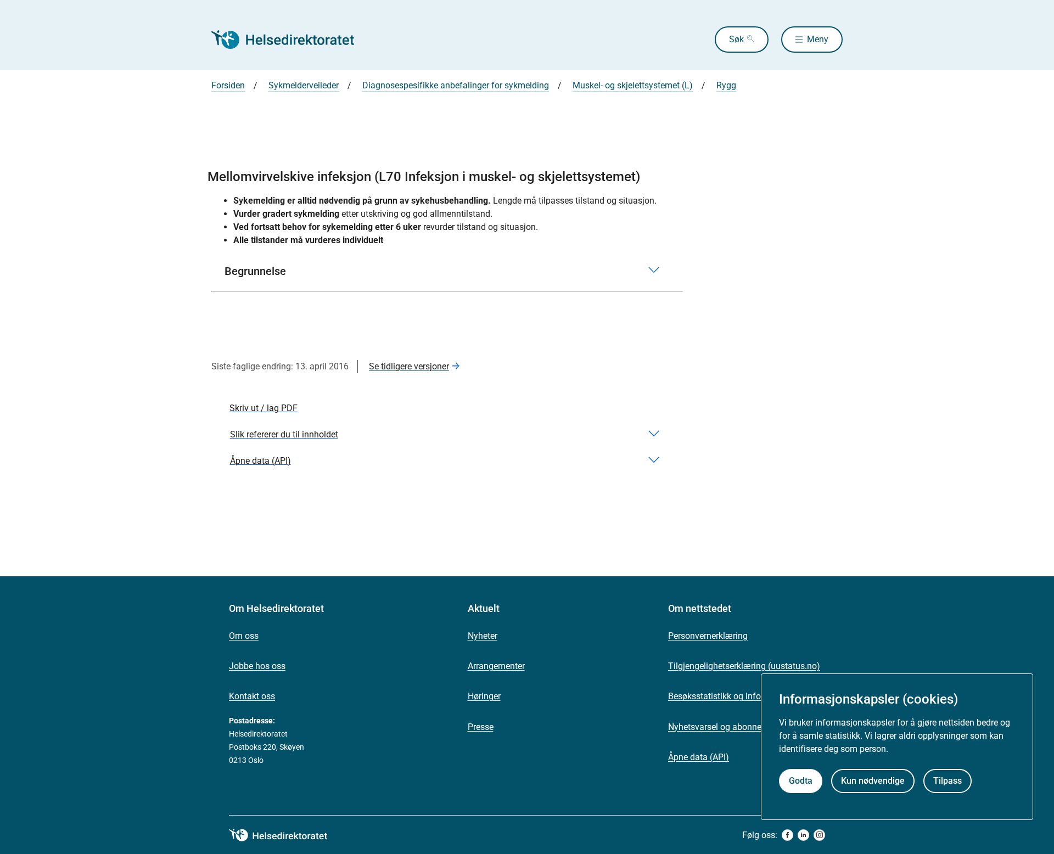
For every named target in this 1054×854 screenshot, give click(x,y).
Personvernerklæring (708, 636)
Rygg (726, 85)
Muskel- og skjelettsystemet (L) (633, 85)
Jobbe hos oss (257, 666)
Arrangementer (496, 666)
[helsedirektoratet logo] (286, 835)
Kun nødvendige (873, 781)
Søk (736, 39)
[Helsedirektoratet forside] (290, 39)
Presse (481, 727)
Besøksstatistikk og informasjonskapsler (746, 696)
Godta (800, 781)
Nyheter (482, 636)
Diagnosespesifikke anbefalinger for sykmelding (455, 85)
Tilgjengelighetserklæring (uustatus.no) (744, 666)
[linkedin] (803, 835)
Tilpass (947, 781)
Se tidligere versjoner (409, 366)
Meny (817, 39)
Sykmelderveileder (303, 85)
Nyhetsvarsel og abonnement (724, 727)
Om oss (244, 636)
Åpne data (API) (698, 757)
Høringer (484, 696)
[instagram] (819, 835)
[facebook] (787, 835)
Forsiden (228, 85)
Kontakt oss (252, 696)
